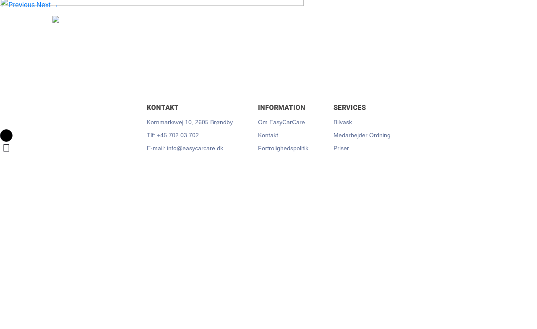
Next (47, 4)
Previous (17, 4)
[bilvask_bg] (152, 49)
